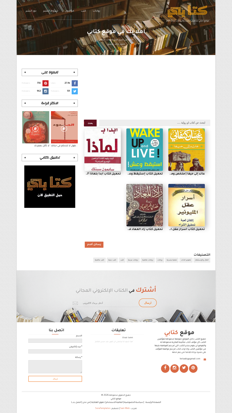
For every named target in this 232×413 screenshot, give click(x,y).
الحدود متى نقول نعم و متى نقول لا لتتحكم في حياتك (64, 146)
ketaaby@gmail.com (190, 359)
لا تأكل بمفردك (41, 146)
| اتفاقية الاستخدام (115, 402)
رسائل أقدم (94, 244)
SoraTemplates (103, 408)
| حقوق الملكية (98, 402)
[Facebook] (165, 368)
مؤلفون (69, 11)
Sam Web (125, 408)
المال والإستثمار (202, 260)
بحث (90, 123)
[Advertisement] (145, 92)
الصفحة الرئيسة (153, 402)
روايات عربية (133, 260)
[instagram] (174, 368)
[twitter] (184, 368)
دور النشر (31, 11)
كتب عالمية (99, 260)
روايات (96, 11)
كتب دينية (112, 260)
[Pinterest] (193, 368)
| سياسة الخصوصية (134, 402)
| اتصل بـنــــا (76, 402)
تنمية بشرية (172, 260)
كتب (83, 11)
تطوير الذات (186, 260)
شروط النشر (50, 11)
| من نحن (87, 402)
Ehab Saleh (127, 338)
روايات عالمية (147, 260)
